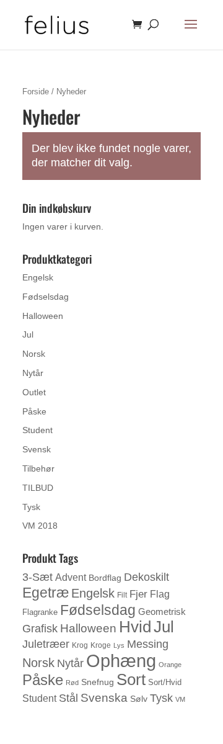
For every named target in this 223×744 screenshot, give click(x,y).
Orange (170, 664)
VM (180, 699)
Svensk (36, 449)
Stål (68, 698)
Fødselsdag (45, 297)
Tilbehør (38, 468)
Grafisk (40, 628)
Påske (34, 411)
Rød (72, 682)
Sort (131, 679)
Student (37, 430)
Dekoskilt (146, 577)
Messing (147, 643)
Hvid (135, 626)
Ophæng (121, 660)
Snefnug (97, 682)
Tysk (31, 507)
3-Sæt (37, 576)
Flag (160, 594)
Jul (27, 334)
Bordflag (105, 578)
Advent (70, 577)
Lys (119, 645)
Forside (35, 91)
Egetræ (45, 593)
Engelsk (37, 277)
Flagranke (40, 612)
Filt (122, 595)
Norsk (33, 354)
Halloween (42, 316)
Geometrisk (162, 611)
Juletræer (45, 644)
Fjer (138, 594)
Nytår (32, 373)
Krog (80, 645)
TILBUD (37, 488)
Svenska (104, 697)
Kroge (100, 645)
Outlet (34, 392)
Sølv (138, 699)
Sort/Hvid (164, 682)
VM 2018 (40, 526)
